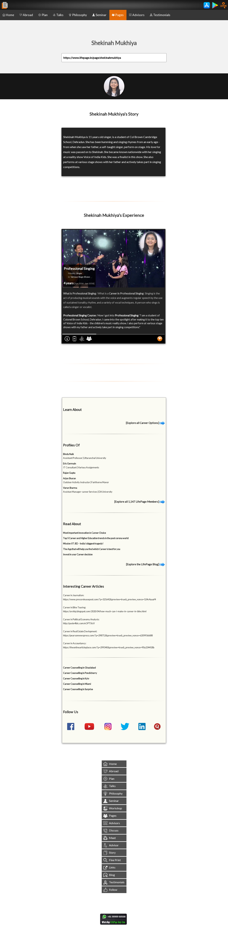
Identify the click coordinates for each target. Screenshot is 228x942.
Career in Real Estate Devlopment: (80, 631)
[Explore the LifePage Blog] (143, 564)
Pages (119, 15)
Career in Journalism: (73, 595)
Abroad (28, 15)
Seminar (101, 15)
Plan (45, 15)
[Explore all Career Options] (143, 422)
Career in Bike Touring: (74, 607)
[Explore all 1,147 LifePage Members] (137, 501)
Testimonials (161, 15)
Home (10, 15)
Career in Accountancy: (74, 643)
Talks (59, 15)
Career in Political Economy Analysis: (81, 619)
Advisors (138, 15)
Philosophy (79, 15)
